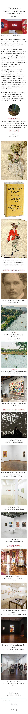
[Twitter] (13, 710)
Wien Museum (14, 118)
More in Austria (14, 546)
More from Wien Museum (14, 270)
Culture (14, 332)
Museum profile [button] (14, 130)
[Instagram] (16, 710)
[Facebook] (11, 710)
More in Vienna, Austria (14, 410)
